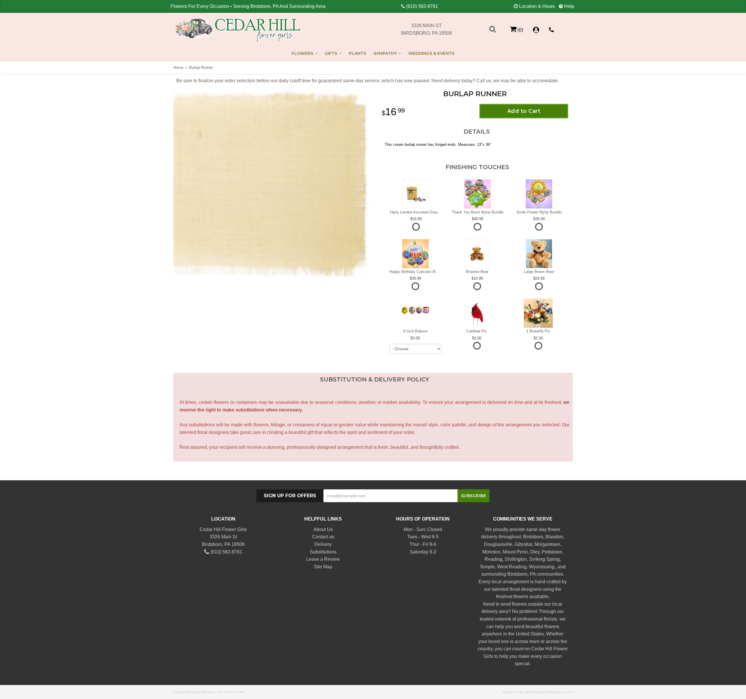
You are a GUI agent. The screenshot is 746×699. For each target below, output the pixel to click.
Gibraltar (523, 544)
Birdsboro (533, 536)
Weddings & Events (431, 53)
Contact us (323, 536)
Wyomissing (541, 566)
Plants (357, 53)
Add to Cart (524, 111)
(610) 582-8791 (422, 6)
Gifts (331, 53)
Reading (493, 559)
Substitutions (323, 551)
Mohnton (491, 551)
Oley (534, 551)
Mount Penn (515, 551)
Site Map (323, 566)
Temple (487, 566)
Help (569, 6)
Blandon (554, 536)
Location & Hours (537, 6)
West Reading (512, 566)
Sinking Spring (544, 559)
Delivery (323, 544)
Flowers (302, 53)
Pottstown (552, 551)
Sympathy (385, 53)
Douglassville (498, 544)
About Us (323, 529)
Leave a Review (323, 559)
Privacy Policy (235, 692)
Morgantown (547, 544)
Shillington (516, 559)
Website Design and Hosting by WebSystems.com (537, 692)
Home (178, 67)
